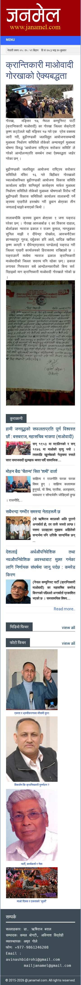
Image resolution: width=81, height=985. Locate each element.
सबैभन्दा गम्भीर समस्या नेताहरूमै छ (33, 511)
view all (68, 627)
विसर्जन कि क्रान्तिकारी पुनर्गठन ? (31, 785)
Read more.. (64, 608)
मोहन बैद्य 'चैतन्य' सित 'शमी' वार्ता (31, 471)
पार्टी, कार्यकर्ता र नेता (31, 864)
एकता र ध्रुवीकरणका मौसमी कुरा (31, 713)
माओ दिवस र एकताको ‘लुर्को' (32, 901)
